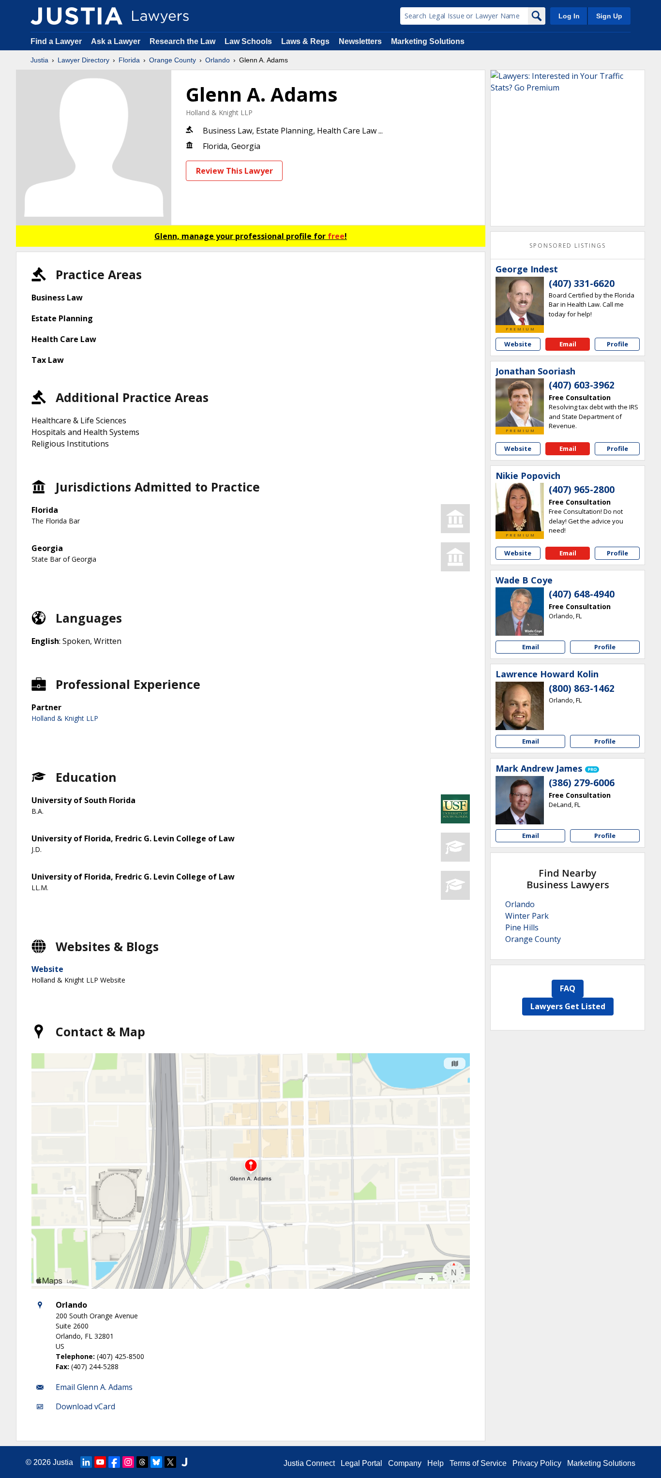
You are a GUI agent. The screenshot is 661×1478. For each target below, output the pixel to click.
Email (567, 344)
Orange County (172, 60)
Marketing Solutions (428, 41)
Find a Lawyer (56, 41)
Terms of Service (478, 1463)
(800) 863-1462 (582, 688)
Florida (129, 60)
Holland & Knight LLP (219, 112)
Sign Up (609, 16)
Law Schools (248, 41)
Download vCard (85, 1406)
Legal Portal (361, 1463)
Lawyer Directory (83, 60)
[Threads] (142, 1462)
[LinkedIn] (86, 1462)
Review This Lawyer (234, 170)
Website (47, 969)
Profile (617, 344)
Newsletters (360, 41)
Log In (569, 16)
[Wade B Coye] (520, 611)
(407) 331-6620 (582, 283)
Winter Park (527, 916)
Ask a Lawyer (116, 41)
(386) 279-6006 (582, 782)
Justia (39, 60)
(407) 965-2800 (582, 489)
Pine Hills (522, 927)
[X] (170, 1462)
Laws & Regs (305, 41)
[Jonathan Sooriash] (520, 402)
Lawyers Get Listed (567, 1006)
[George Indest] (520, 301)
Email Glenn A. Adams (94, 1387)
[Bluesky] (156, 1462)
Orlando (217, 60)
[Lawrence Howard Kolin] (520, 706)
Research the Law (182, 41)
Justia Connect (309, 1463)
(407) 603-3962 (582, 385)
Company (404, 1463)
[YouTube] (100, 1462)
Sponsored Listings (567, 245)
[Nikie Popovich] (520, 507)
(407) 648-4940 (582, 594)
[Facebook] (114, 1462)
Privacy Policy (536, 1463)
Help (435, 1463)
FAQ (567, 988)
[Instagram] (128, 1462)
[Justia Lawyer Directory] (76, 16)
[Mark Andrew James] (520, 800)
